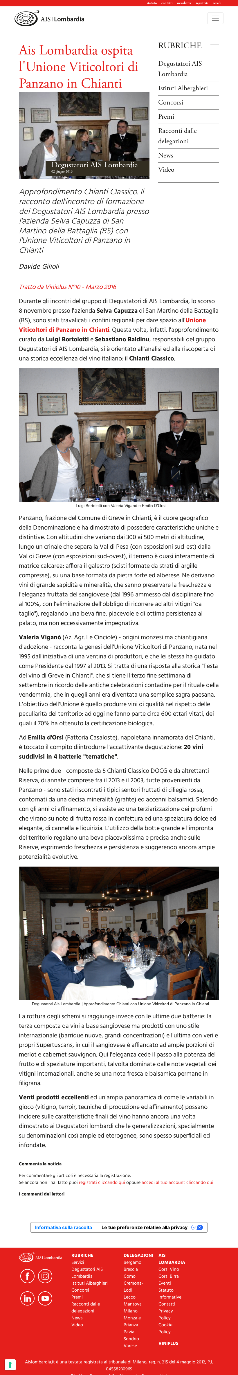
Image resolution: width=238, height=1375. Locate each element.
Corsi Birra (168, 1276)
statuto (152, 3)
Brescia (131, 1269)
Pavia (129, 1332)
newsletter (184, 3)
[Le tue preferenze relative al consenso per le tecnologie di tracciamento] (10, 1364)
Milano (131, 1311)
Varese (130, 1346)
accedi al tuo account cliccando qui (177, 1182)
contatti (166, 3)
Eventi (164, 1283)
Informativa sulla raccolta (63, 1227)
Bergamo (132, 1262)
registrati (202, 3)
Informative (169, 1297)
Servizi (77, 1262)
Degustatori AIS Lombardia (94, 165)
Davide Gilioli (39, 266)
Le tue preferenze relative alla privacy (144, 1227)
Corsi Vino (168, 1269)
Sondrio (131, 1339)
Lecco (130, 1297)
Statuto (166, 1290)
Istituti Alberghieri (183, 88)
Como (130, 1276)
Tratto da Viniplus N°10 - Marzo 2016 (67, 287)
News (165, 155)
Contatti (166, 1304)
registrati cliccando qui (102, 1182)
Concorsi (170, 102)
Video (166, 169)
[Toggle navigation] (215, 18)
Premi (166, 116)
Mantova (133, 1304)
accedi (217, 3)
